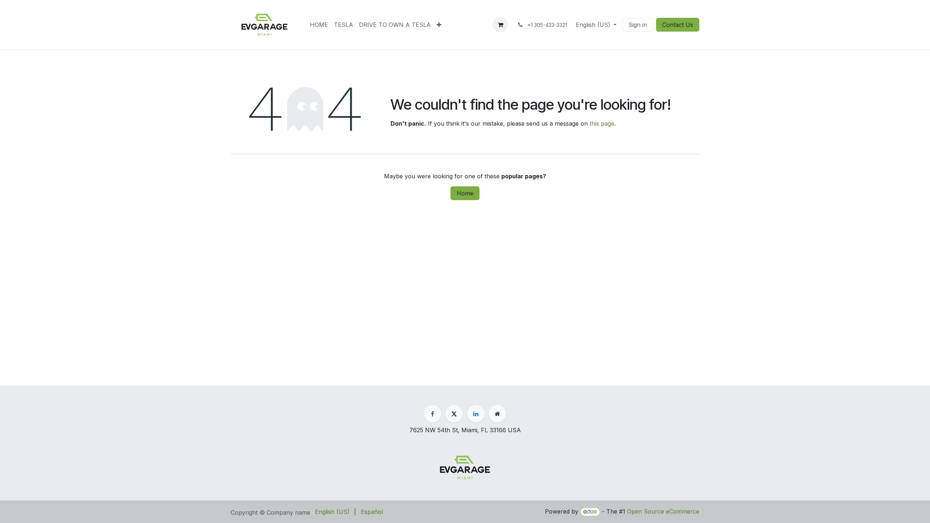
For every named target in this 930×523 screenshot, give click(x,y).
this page (602, 123)
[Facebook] (432, 413)
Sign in (637, 24)
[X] (454, 413)
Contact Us (677, 24)
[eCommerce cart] (500, 24)
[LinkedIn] (476, 413)
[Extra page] (497, 413)
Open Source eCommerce (663, 511)
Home (465, 193)
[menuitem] (319, 24)
